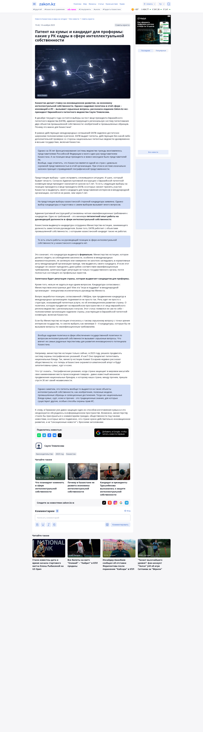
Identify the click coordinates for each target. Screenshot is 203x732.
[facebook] (49, 435)
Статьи (101, 4)
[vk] (54, 435)
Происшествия (112, 4)
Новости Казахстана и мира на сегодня (51, 19)
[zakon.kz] (47, 4)
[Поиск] (169, 4)
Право (122, 4)
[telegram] (44, 435)
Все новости (74, 19)
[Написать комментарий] (82, 517)
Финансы (92, 4)
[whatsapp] (39, 435)
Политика (77, 4)
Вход (128, 511)
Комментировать (120, 524)
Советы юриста (88, 19)
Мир (85, 4)
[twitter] (60, 435)
